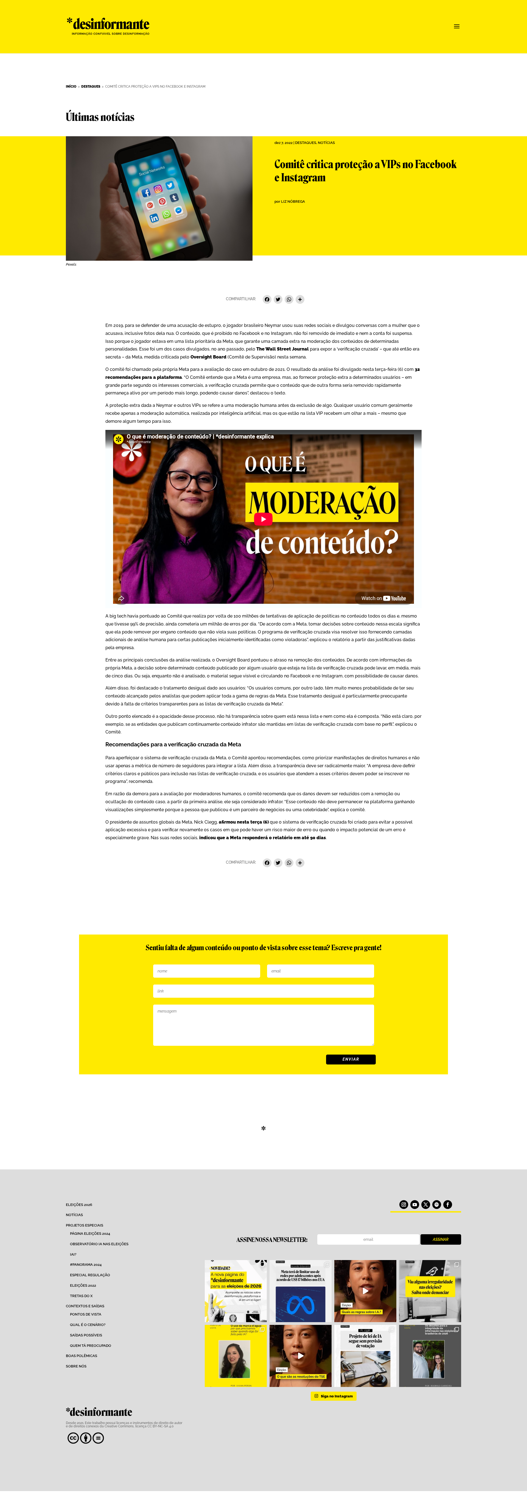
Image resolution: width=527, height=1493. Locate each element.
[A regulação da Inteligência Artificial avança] (365, 1356)
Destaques (305, 143)
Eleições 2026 (79, 1205)
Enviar (351, 1059)
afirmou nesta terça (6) (244, 822)
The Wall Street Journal (282, 349)
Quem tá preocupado (90, 1346)
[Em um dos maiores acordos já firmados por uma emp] (301, 1291)
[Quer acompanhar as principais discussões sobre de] (236, 1291)
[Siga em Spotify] (436, 1204)
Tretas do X (81, 1296)
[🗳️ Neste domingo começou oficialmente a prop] (430, 1356)
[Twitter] (278, 300)
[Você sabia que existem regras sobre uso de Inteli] (365, 1291)
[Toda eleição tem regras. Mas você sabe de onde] (301, 1356)
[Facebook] (267, 300)
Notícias (326, 143)
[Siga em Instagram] (403, 1204)
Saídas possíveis (86, 1335)
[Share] (300, 300)
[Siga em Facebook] (447, 1204)
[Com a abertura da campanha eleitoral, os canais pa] (430, 1291)
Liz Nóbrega (293, 201)
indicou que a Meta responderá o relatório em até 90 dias (262, 837)
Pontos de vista (85, 1314)
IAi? (73, 1254)
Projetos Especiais (84, 1225)
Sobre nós (76, 1366)
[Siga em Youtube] (414, 1204)
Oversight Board (208, 357)
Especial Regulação (90, 1275)
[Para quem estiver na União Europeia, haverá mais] (236, 1356)
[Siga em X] (425, 1204)
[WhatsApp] (289, 300)
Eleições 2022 (83, 1285)
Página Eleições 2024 (90, 1233)
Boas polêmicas (81, 1356)
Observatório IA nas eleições (99, 1244)
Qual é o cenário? (87, 1325)
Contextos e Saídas (85, 1306)
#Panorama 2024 (86, 1265)
